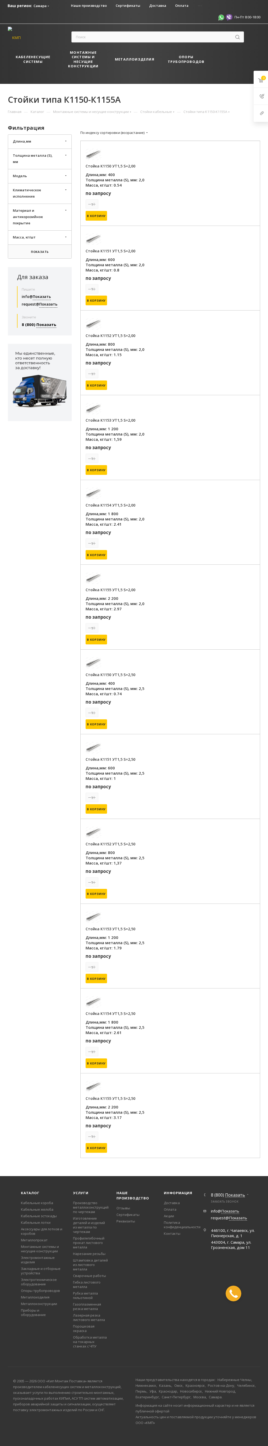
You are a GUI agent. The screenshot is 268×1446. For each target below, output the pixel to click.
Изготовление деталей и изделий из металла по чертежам (89, 1225)
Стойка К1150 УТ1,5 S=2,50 (110, 674)
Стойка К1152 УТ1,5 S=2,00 (110, 335)
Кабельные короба (37, 1202)
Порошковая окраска (83, 1328)
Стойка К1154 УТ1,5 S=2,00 (110, 505)
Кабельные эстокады (39, 1216)
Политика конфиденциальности (182, 1224)
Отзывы (123, 1208)
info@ (36, 296)
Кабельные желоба (37, 1209)
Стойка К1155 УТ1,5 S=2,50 (110, 1098)
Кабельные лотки (36, 1222)
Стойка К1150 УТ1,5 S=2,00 (110, 166)
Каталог (30, 1192)
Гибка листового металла (86, 1284)
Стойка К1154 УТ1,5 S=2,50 (110, 1013)
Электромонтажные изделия (38, 1259)
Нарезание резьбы (89, 1253)
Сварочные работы (89, 1275)
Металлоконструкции (39, 1303)
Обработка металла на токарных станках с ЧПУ (90, 1342)
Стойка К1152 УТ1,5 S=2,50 (110, 843)
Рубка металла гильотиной (85, 1295)
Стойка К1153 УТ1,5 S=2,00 (110, 420)
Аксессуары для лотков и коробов (41, 1231)
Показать (40, 252)
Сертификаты (127, 1214)
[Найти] (237, 36)
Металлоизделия (35, 1297)
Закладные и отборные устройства (40, 1270)
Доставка (172, 1202)
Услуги (80, 1192)
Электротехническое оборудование (39, 1281)
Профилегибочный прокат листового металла (88, 1242)
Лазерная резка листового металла (89, 1317)
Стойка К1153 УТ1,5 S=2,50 (110, 928)
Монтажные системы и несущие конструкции (40, 1248)
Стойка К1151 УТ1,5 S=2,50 (110, 759)
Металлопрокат (34, 1240)
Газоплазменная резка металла (87, 1306)
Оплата (170, 1209)
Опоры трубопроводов (40, 1290)
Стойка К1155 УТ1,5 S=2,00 (110, 589)
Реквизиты (125, 1221)
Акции (169, 1216)
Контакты (172, 1233)
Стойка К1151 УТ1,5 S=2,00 (110, 250)
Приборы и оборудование (33, 1312)
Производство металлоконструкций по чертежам (91, 1207)
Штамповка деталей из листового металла (90, 1264)
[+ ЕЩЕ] (218, 60)
